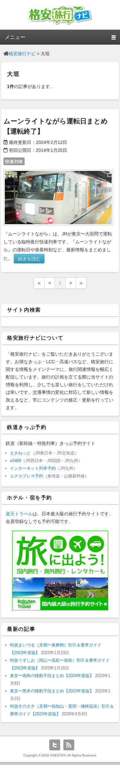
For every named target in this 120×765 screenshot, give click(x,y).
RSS (68, 744)
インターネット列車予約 (33, 468)
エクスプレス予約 (26, 476)
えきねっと (20, 453)
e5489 (15, 460)
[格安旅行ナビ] (60, 24)
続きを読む (29, 258)
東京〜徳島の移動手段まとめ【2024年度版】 (52, 675)
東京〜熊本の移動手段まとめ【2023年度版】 (52, 690)
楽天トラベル (19, 513)
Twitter (54, 744)
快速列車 (14, 161)
